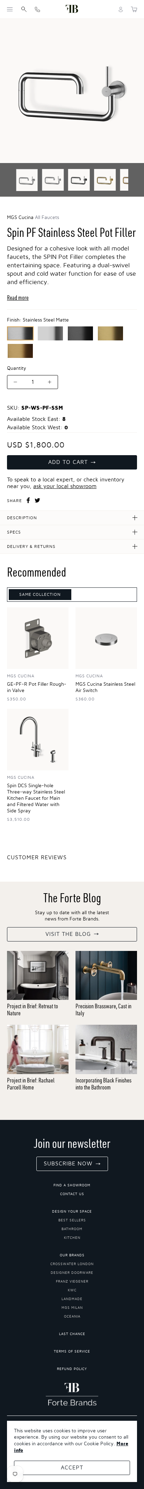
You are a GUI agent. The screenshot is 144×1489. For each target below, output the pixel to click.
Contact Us (72, 1194)
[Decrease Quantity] (15, 382)
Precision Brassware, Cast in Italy (103, 1009)
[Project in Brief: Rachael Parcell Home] (38, 1049)
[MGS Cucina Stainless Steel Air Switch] (106, 638)
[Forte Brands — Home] (72, 9)
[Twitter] (37, 500)
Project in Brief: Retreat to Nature (32, 1009)
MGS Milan (72, 1308)
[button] (10, 9)
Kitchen (72, 1238)
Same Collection (40, 594)
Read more (18, 298)
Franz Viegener (72, 1281)
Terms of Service (72, 1351)
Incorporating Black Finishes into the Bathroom (103, 1083)
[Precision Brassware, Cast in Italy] (106, 975)
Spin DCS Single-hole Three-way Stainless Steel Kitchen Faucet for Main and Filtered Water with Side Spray (36, 798)
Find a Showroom (72, 1185)
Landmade (72, 1299)
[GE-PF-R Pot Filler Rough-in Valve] (38, 638)
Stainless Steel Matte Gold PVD (20, 351)
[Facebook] (28, 500)
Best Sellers (72, 1220)
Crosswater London (72, 1264)
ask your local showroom (64, 486)
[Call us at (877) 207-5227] (37, 9)
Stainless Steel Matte (20, 333)
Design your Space (72, 1211)
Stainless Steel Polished (50, 333)
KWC (72, 1290)
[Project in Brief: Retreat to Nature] (38, 975)
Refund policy (72, 1369)
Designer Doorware (72, 1273)
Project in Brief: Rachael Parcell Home (31, 1083)
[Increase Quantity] (49, 382)
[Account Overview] (120, 9)
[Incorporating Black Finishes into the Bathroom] (106, 1049)
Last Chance (72, 1334)
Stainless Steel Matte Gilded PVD (110, 333)
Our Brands (72, 1255)
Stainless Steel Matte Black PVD (80, 333)
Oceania (72, 1316)
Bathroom (72, 1229)
